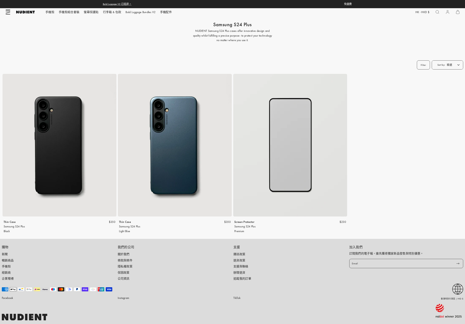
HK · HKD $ (422, 12)
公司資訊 (124, 279)
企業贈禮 (8, 279)
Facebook (7, 298)
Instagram (123, 298)
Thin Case (10, 222)
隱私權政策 (125, 266)
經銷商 (6, 273)
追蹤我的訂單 (242, 279)
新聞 (5, 254)
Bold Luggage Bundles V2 (140, 12)
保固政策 (124, 273)
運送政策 (239, 254)
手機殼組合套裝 (69, 12)
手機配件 (166, 12)
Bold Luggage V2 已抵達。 (117, 4)
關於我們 (124, 254)
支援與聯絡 (240, 266)
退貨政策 (239, 260)
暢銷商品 (8, 260)
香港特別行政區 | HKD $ (452, 298)
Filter (423, 65)
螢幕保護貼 (91, 12)
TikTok (236, 298)
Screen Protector (244, 222)
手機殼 (49, 12)
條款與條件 (125, 260)
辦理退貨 (239, 273)
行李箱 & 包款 (112, 12)
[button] (8, 12)
